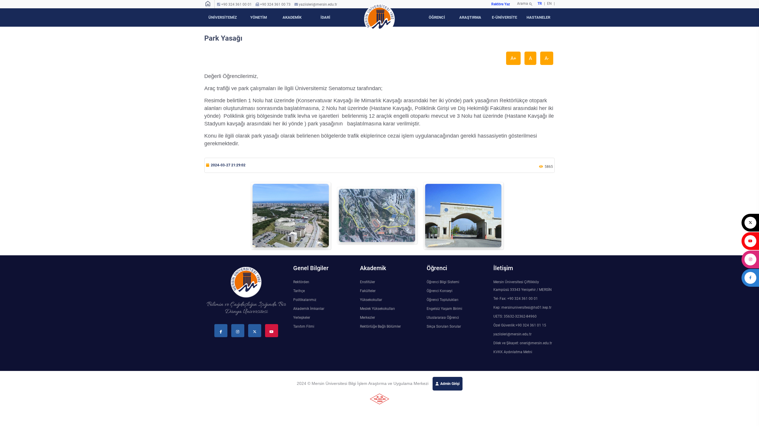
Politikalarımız (304, 300)
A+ (513, 58)
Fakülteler (368, 291)
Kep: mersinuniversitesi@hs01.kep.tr (522, 307)
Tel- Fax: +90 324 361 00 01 (515, 299)
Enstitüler (367, 282)
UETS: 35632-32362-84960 (515, 316)
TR (540, 3)
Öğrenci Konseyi (439, 291)
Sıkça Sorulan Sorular (444, 326)
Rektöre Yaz (500, 4)
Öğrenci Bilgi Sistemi (443, 282)
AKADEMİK (292, 17)
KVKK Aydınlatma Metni (512, 352)
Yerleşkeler (301, 318)
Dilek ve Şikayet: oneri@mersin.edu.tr (522, 343)
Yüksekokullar (371, 300)
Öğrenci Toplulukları (442, 300)
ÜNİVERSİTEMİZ (222, 17)
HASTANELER (538, 17)
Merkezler (367, 318)
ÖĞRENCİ (437, 17)
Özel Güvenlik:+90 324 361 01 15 (519, 325)
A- (547, 58)
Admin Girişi (450, 384)
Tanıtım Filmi (303, 326)
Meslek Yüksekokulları (377, 309)
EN (550, 3)
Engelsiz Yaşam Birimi (444, 309)
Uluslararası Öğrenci (443, 318)
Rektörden (301, 282)
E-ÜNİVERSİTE (504, 17)
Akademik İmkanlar (308, 309)
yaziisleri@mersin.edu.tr (318, 4)
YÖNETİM (258, 17)
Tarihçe (299, 291)
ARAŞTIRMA (470, 17)
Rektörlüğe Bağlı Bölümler (380, 326)
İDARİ (325, 17)
